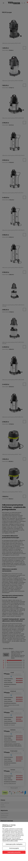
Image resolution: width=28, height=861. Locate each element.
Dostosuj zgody (14, 848)
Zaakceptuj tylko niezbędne (14, 844)
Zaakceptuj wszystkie (14, 852)
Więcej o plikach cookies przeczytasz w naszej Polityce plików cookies (12, 840)
